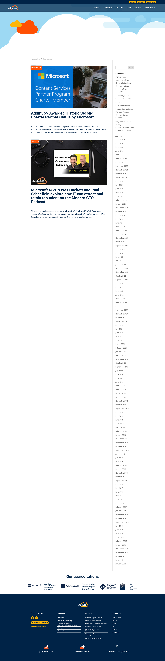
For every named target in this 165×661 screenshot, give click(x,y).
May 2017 (119, 495)
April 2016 (119, 537)
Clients (129, 8)
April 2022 (119, 295)
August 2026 (120, 139)
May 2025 (119, 192)
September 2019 (122, 408)
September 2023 (122, 245)
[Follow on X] (36, 617)
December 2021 (121, 310)
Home (33, 59)
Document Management (93, 638)
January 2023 (120, 264)
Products (119, 8)
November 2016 (121, 514)
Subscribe (141, 2)
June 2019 (119, 420)
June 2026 (119, 147)
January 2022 (120, 306)
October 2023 (120, 242)
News (114, 624)
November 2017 (121, 473)
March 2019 (120, 427)
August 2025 (120, 181)
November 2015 (121, 552)
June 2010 (119, 560)
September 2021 (122, 321)
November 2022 (121, 272)
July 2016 (119, 526)
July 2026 (119, 143)
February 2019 (121, 431)
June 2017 (119, 492)
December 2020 (121, 355)
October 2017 (120, 476)
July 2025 (119, 185)
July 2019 (119, 416)
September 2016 (122, 522)
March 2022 (120, 298)
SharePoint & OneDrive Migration (96, 624)
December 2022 (121, 268)
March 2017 (120, 503)
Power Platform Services (93, 621)
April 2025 (119, 196)
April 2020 (119, 382)
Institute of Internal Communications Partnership (67, 624)
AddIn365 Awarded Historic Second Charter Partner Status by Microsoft (62, 115)
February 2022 (121, 302)
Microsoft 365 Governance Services (93, 634)
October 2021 (120, 317)
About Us (108, 8)
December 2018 (121, 439)
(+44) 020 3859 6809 (46, 652)
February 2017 (121, 507)
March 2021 (120, 344)
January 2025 (120, 204)
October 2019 (120, 405)
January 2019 (120, 435)
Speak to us (151, 2)
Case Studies (116, 618)
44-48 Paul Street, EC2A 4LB (119, 652)
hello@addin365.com (82, 651)
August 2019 (120, 412)
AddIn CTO (35, 141)
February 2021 (121, 348)
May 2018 (119, 461)
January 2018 (120, 469)
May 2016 (119, 533)
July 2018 (119, 458)
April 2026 (119, 151)
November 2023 (121, 238)
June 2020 (119, 374)
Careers (132, 2)
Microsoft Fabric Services (93, 627)
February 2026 (121, 158)
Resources (137, 8)
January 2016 (120, 545)
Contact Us (149, 8)
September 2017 (122, 480)
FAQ (113, 627)
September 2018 (122, 450)
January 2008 (120, 564)
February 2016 (121, 541)
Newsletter (115, 632)
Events (114, 629)
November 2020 (121, 359)
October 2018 (120, 446)
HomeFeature (36, 67)
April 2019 (119, 423)
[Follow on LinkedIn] (32, 617)
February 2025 (121, 200)
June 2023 (119, 257)
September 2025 (122, 177)
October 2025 (120, 173)
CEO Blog (115, 621)
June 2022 (119, 291)
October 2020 (120, 363)
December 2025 (121, 166)
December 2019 (121, 397)
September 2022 (122, 280)
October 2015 (120, 556)
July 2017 (119, 488)
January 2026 (120, 162)
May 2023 (119, 261)
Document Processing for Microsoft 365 (93, 630)
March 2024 (120, 226)
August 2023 (120, 249)
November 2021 (121, 314)
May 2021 (119, 336)
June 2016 (119, 529)
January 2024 (120, 234)
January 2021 (120, 352)
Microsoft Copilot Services (93, 618)
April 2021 (119, 340)
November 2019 (121, 401)
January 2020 (120, 393)
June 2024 (119, 223)
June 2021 (119, 333)
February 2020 (121, 389)
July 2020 (119, 370)
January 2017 (120, 511)
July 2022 (119, 287)
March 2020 (120, 386)
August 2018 (120, 454)
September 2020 (122, 367)
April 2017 (119, 499)
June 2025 (119, 189)
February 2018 (121, 465)
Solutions (97, 8)
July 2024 (119, 219)
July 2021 (119, 329)
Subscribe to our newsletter (40, 622)
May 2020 (119, 378)
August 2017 (120, 484)
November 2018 (121, 442)
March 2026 (120, 155)
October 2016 (120, 518)
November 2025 (121, 170)
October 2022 (120, 276)
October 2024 (120, 211)
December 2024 (121, 208)
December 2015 (121, 548)
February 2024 (121, 230)
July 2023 (119, 253)
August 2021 (120, 325)
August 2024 (120, 215)
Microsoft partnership (65, 621)
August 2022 (120, 283)
